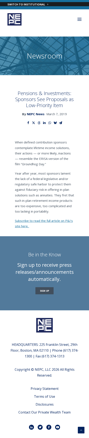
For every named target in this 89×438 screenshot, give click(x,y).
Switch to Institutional (26, 4)
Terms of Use (44, 396)
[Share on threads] (39, 122)
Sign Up (44, 290)
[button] (79, 19)
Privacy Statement (45, 388)
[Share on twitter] (33, 122)
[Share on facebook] (28, 122)
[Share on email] (60, 122)
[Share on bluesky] (55, 122)
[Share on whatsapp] (49, 122)
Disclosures (45, 404)
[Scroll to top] (81, 430)
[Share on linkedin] (44, 122)
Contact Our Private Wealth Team (44, 412)
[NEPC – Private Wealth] (14, 19)
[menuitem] (44, 4)
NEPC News (35, 114)
